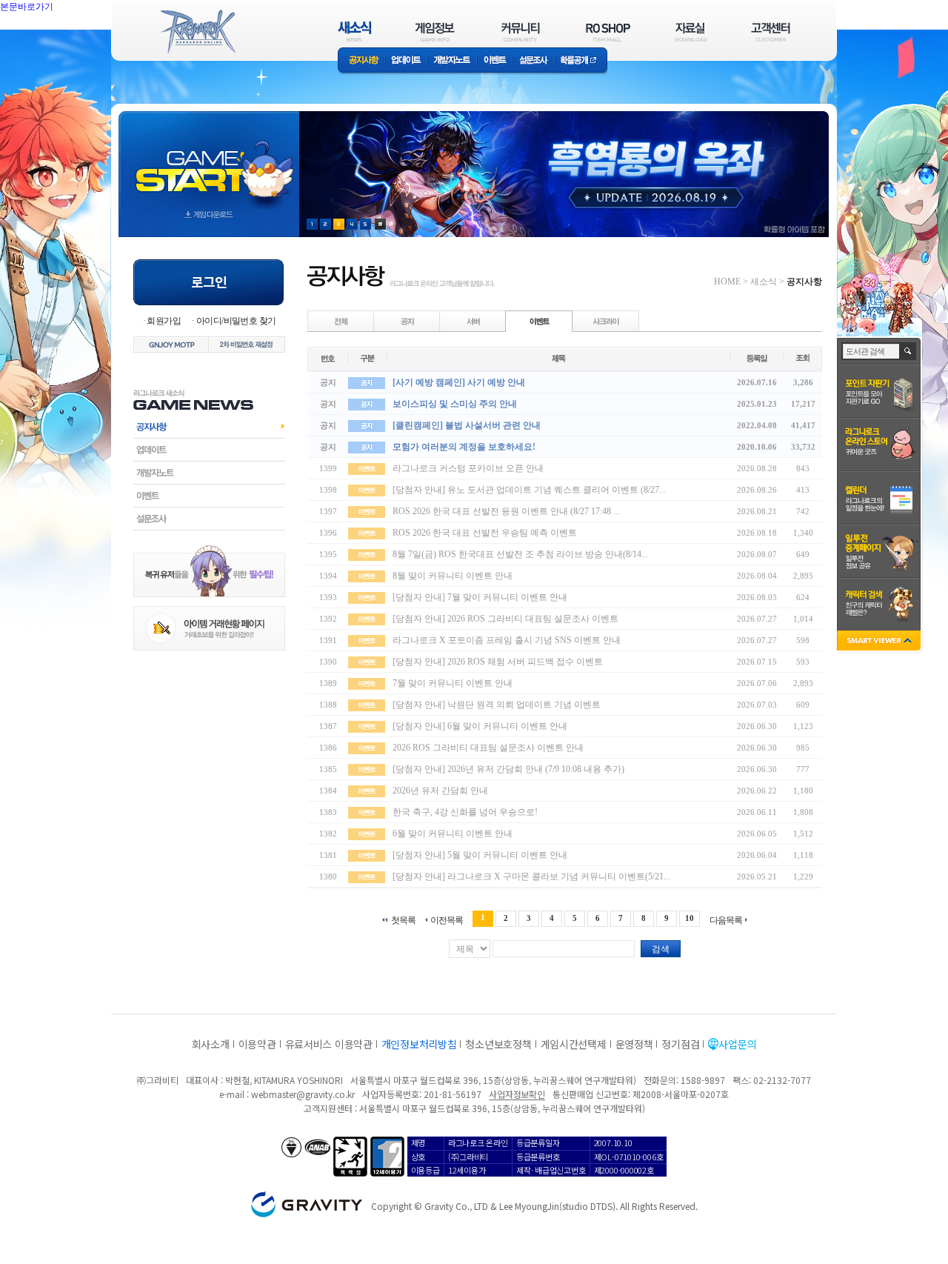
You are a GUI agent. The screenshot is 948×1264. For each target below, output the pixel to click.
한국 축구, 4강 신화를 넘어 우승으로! (465, 812)
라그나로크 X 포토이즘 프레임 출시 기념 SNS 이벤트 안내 (507, 640)
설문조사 (534, 61)
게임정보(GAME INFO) (435, 31)
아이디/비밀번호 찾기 (236, 321)
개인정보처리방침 (419, 1044)
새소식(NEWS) (355, 31)
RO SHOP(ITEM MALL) (608, 31)
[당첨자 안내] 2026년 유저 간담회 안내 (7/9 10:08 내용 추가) (508, 769)
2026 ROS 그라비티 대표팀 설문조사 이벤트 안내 (488, 747)
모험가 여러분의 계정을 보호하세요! (464, 447)
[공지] (407, 320)
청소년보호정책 (498, 1044)
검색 (661, 949)
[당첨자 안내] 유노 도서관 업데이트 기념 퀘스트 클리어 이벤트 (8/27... (529, 490)
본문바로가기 (59, 40)
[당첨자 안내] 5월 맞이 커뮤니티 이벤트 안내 (480, 855)
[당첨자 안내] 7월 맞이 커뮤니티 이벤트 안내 (480, 597)
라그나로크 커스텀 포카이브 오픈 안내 (468, 468)
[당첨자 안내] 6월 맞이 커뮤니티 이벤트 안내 (480, 726)
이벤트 (495, 61)
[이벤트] (539, 320)
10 (689, 918)
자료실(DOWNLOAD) (690, 31)
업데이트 (406, 61)
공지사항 (361, 61)
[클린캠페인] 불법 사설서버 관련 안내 (467, 425)
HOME (727, 281)
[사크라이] (606, 320)
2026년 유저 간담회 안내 (440, 790)
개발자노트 (452, 61)
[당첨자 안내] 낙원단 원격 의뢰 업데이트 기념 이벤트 (497, 704)
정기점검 (680, 1044)
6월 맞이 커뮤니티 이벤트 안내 (453, 833)
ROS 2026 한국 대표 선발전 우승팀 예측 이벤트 (485, 533)
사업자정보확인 (516, 1094)
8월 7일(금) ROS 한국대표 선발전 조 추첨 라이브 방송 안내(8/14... (520, 554)
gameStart (208, 160)
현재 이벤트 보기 (380, 224)
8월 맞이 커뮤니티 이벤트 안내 (453, 576)
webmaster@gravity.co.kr (303, 1094)
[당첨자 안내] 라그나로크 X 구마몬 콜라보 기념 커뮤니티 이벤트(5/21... (531, 876)
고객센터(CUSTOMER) (770, 31)
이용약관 (257, 1044)
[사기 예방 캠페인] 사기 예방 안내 (459, 382)
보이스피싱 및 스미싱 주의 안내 (455, 404)
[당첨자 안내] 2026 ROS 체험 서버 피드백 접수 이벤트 (498, 661)
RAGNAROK (197, 32)
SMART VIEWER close (880, 642)
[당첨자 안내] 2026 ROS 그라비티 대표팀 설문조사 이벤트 (505, 618)
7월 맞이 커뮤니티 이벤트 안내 (453, 683)
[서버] (473, 320)
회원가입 (164, 321)
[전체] (341, 320)
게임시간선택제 (574, 1044)
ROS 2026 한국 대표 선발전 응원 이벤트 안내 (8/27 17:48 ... (506, 511)
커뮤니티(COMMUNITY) (520, 31)
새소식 (763, 281)
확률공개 (581, 61)
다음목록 (726, 920)
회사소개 (211, 1044)
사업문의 (737, 1044)
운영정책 (634, 1044)
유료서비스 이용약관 (329, 1044)
